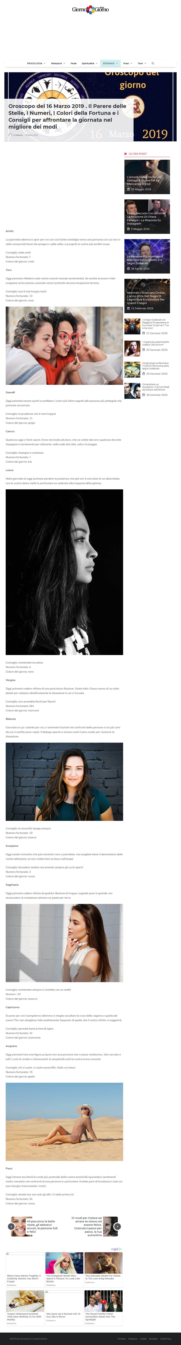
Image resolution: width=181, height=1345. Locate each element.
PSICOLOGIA (34, 63)
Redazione (133, 1339)
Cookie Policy (165, 1339)
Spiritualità (88, 63)
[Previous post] (11, 1226)
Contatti (143, 1339)
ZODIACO (108, 63)
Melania (19, 135)
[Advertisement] (90, 39)
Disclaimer (153, 1339)
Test (140, 63)
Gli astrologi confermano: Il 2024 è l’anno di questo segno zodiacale (155, 366)
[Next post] (117, 1226)
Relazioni (56, 63)
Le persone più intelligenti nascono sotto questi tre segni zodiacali (145, 260)
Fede (74, 63)
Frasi (126, 63)
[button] (153, 63)
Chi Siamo (122, 1339)
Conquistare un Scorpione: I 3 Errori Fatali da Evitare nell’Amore (155, 387)
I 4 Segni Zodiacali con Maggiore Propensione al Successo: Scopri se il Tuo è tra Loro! (155, 324)
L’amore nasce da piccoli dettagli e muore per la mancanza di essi (144, 180)
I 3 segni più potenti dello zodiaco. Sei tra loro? (155, 343)
